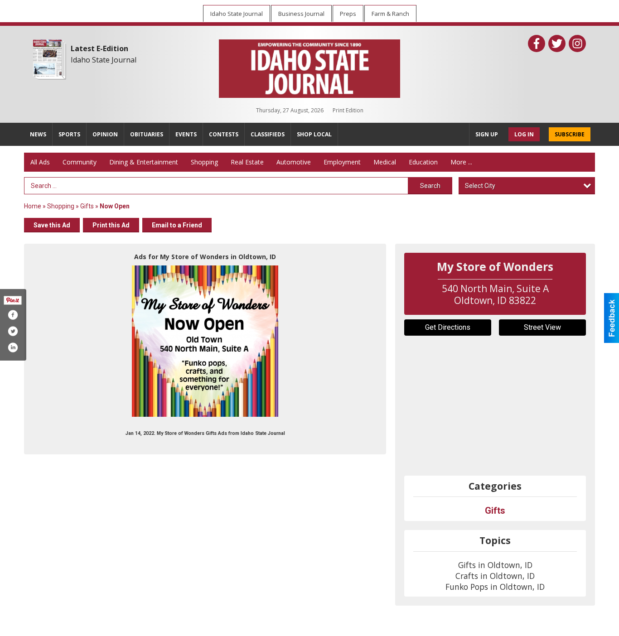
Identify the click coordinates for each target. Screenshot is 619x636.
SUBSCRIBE (570, 134)
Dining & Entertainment (143, 162)
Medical (384, 162)
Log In (524, 134)
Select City (480, 185)
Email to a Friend (177, 225)
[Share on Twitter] (13, 331)
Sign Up (486, 134)
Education (423, 162)
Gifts (87, 206)
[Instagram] (577, 43)
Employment (342, 162)
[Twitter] (557, 43)
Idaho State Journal (103, 60)
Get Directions (447, 327)
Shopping (204, 162)
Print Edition (348, 110)
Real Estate (247, 162)
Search (430, 185)
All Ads (40, 162)
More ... (461, 162)
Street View (542, 327)
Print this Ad (111, 225)
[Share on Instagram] (13, 347)
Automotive (293, 162)
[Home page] (309, 67)
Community (80, 162)
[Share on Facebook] (13, 314)
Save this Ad (52, 225)
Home (32, 206)
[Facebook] (536, 43)
